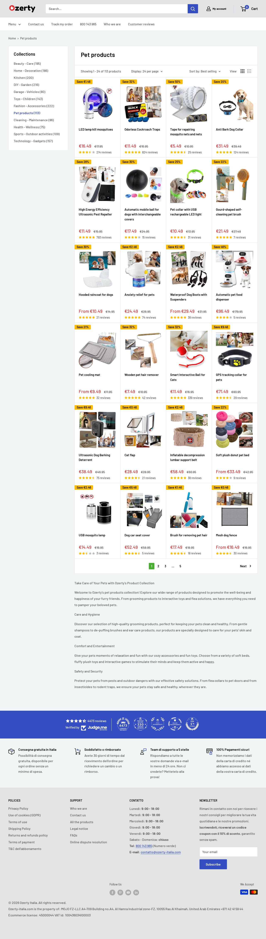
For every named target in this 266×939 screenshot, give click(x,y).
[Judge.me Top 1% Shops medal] (192, 724)
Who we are (112, 24)
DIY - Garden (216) (26, 85)
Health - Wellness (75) (29, 127)
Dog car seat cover (137, 535)
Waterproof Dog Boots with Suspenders (188, 297)
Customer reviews (141, 24)
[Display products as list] (249, 71)
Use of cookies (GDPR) (24, 815)
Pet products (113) (27, 113)
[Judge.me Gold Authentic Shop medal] (157, 724)
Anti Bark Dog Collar (229, 129)
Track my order (62, 24)
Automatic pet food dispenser (229, 297)
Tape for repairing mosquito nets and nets (186, 131)
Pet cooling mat (89, 375)
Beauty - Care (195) (27, 63)
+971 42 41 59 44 (232, 909)
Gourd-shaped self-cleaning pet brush (229, 212)
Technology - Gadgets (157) (33, 141)
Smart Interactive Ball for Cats (187, 377)
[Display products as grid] (242, 71)
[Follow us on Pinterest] (120, 892)
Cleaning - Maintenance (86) (34, 120)
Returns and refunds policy (28, 835)
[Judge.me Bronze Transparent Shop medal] (175, 724)
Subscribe (213, 864)
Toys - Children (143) (28, 99)
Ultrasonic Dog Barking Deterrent (94, 457)
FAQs (73, 835)
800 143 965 (88, 24)
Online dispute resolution (88, 842)
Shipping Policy (19, 828)
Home (12, 38)
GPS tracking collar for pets (231, 377)
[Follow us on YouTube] (128, 892)
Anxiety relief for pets (139, 294)
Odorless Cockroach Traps (142, 129)
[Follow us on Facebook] (112, 892)
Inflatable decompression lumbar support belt (187, 457)
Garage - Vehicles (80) (29, 92)
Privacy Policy (18, 808)
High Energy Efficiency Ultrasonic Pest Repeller (95, 212)
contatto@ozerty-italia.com (161, 852)
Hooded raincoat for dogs (96, 294)
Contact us (36, 24)
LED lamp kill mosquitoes (96, 129)
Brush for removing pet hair (188, 535)
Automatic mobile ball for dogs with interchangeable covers (142, 214)
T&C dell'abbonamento (24, 849)
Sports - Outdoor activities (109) (37, 134)
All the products (81, 822)
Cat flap (129, 455)
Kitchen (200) (23, 77)
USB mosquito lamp (92, 535)
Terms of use (17, 822)
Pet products (28, 38)
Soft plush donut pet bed (232, 455)
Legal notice (79, 828)
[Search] (193, 8)
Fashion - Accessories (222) (34, 106)
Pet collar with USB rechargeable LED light (186, 212)
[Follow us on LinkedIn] (136, 892)
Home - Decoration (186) (31, 70)
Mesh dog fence (226, 535)
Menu (12, 24)
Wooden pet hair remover (141, 375)
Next (243, 566)
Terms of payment (21, 842)
